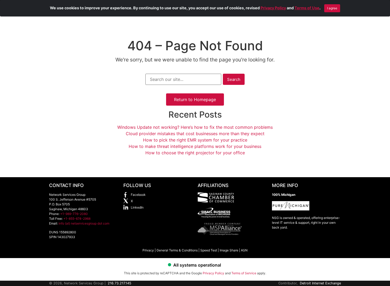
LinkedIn (137, 207)
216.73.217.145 (119, 283)
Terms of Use (306, 8)
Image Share (229, 250)
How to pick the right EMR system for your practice (195, 140)
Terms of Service (243, 273)
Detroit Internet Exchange (320, 283)
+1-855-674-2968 (76, 219)
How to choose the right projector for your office (195, 152)
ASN (244, 250)
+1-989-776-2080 (74, 214)
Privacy (148, 250)
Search (233, 79)
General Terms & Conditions (177, 250)
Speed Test (208, 250)
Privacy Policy (273, 8)
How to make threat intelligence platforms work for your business (195, 146)
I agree (332, 8)
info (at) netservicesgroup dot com (84, 223)
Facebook (138, 195)
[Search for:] (183, 79)
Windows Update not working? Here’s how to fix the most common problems (195, 127)
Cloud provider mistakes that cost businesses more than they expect (195, 133)
